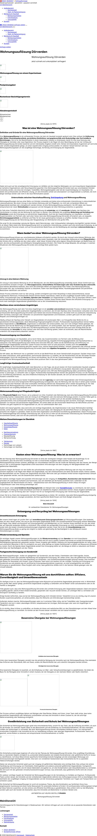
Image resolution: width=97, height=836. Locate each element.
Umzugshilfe (12, 19)
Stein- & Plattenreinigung (16, 12)
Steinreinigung (9, 822)
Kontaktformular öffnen (12, 832)
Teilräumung (8, 441)
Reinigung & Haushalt (11, 14)
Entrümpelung (13, 18)
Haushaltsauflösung (11, 423)
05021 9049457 (9, 830)
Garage (6, 443)
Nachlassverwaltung (11, 432)
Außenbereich (9, 8)
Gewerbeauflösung (10, 427)
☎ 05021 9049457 (7, 25)
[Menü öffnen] (26, 25)
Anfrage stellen (19, 25)
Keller (6, 429)
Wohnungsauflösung (11, 425)
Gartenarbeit (12, 10)
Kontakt (6, 21)
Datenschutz (30, 835)
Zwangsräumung (10, 434)
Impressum (20, 835)
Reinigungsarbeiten (14, 16)
